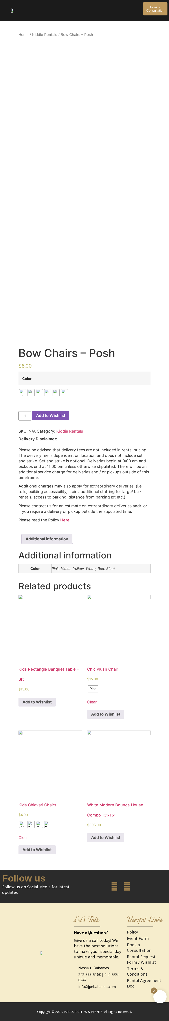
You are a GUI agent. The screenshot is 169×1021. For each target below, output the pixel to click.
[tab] (46, 539)
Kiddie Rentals (44, 34)
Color (27, 378)
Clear (92, 702)
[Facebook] (114, 886)
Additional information (47, 539)
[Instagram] (126, 886)
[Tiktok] (139, 886)
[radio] (22, 392)
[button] (83, 7)
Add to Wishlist (50, 415)
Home (23, 34)
